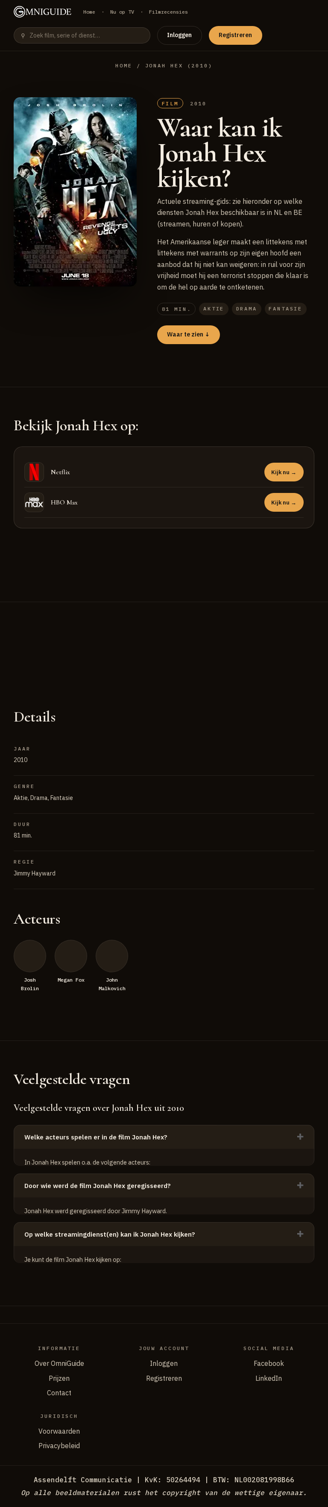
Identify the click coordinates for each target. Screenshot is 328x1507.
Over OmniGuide (59, 1363)
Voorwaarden (59, 1431)
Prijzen (59, 1378)
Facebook (269, 1363)
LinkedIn (268, 1378)
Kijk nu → (283, 472)
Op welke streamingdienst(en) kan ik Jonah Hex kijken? (109, 1234)
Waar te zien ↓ (188, 334)
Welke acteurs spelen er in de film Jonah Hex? (95, 1137)
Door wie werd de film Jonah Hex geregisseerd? (97, 1186)
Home (89, 12)
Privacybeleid (59, 1445)
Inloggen (179, 35)
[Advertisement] (164, 644)
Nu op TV (122, 12)
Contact (59, 1392)
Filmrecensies (168, 12)
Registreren (235, 35)
